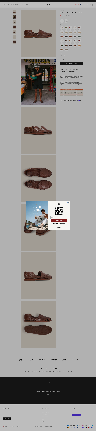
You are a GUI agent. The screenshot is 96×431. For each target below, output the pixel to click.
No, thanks (59, 227)
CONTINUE (59, 220)
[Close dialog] (68, 203)
